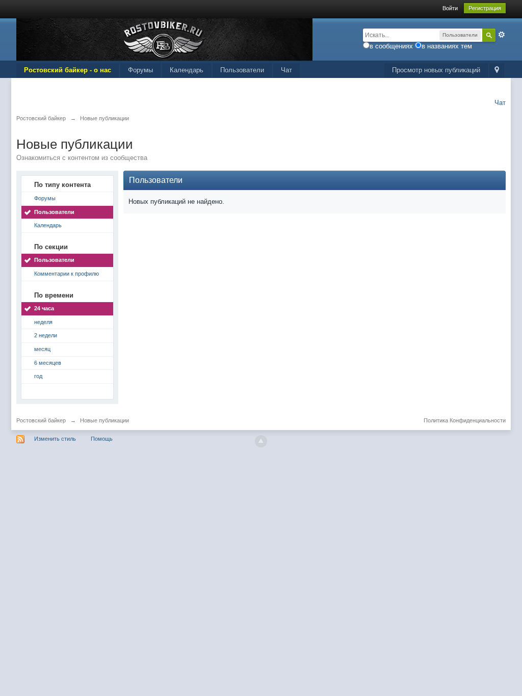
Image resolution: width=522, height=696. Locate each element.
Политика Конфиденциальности (465, 420)
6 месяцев (47, 363)
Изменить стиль (55, 439)
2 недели (45, 335)
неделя (43, 322)
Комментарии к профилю (66, 274)
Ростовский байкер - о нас (67, 70)
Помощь (102, 439)
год (38, 376)
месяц (42, 349)
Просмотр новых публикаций (436, 70)
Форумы (140, 70)
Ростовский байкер (41, 420)
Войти (450, 8)
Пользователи (242, 70)
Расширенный (502, 35)
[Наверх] (261, 441)
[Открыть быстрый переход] (496, 70)
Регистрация (484, 8)
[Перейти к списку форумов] (164, 39)
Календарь (186, 70)
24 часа (44, 308)
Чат (286, 70)
